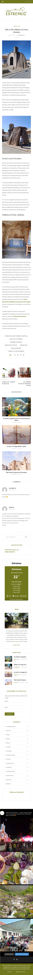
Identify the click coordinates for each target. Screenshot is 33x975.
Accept (10, 971)
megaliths (23, 345)
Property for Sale (10, 755)
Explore (8, 738)
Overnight (17, 667)
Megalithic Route (11, 345)
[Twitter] (17, 355)
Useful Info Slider (10, 771)
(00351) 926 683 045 (10, 552)
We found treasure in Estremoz (16, 472)
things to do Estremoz (16, 351)
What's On (8, 779)
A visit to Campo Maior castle (16, 446)
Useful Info (9, 767)
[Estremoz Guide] (16, 11)
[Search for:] (16, 537)
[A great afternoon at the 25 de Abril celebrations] (16, 935)
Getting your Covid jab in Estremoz (8, 382)
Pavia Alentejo (16, 348)
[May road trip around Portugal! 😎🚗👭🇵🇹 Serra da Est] (16, 901)
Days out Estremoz (16, 339)
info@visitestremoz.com (12, 549)
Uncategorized (10, 763)
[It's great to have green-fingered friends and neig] (16, 868)
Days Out (17, 26)
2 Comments (21, 35)
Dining (7, 734)
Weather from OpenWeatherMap (16, 599)
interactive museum (20, 316)
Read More (16, 645)
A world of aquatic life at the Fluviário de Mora (16, 419)
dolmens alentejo (16, 342)
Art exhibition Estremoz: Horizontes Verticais (24, 383)
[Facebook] (15, 355)
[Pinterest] (20, 355)
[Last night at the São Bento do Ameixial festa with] (16, 834)
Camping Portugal (10, 726)
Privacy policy (20, 971)
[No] (31, 969)
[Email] (23, 355)
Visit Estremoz (10, 775)
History (16, 682)
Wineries (8, 783)
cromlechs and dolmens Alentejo (16, 336)
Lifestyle (8, 747)
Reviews (8, 759)
